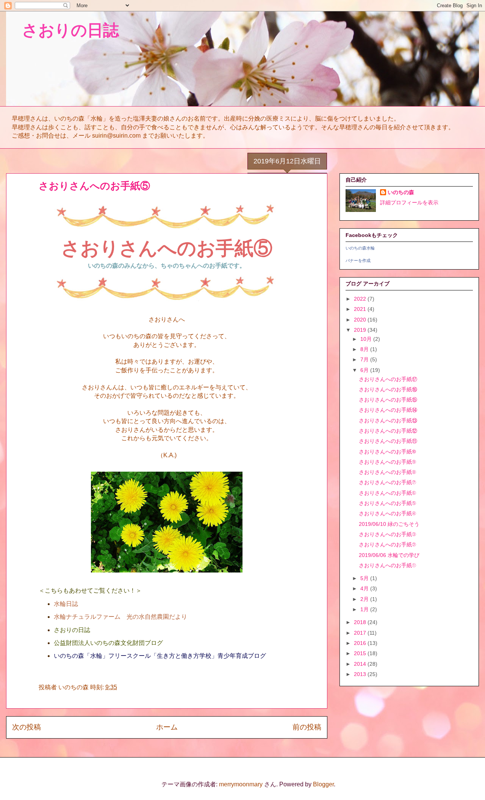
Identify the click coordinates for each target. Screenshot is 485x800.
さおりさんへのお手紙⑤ (387, 503)
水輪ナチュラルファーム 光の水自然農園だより (120, 616)
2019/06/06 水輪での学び (389, 555)
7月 (365, 359)
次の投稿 (26, 727)
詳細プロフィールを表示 (409, 202)
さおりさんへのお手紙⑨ (387, 462)
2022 (361, 299)
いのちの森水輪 (360, 248)
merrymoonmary (241, 784)
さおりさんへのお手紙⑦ (387, 482)
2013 (361, 674)
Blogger (323, 784)
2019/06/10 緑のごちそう (389, 524)
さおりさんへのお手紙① (387, 565)
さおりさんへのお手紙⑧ (387, 472)
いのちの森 (401, 192)
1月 (365, 609)
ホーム (167, 727)
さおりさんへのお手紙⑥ (387, 493)
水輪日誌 (66, 604)
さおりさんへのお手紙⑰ (388, 379)
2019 (361, 330)
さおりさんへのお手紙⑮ (388, 400)
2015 (361, 653)
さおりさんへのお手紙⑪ (388, 441)
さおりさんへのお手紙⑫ (388, 431)
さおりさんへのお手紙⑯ (388, 389)
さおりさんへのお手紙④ (387, 513)
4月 (365, 588)
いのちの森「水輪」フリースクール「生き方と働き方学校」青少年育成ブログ (160, 656)
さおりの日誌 (62, 30)
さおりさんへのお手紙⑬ (388, 420)
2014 (361, 664)
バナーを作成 (358, 260)
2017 (361, 633)
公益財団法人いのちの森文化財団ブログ (108, 643)
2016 (361, 643)
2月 (365, 599)
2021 (361, 309)
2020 (361, 320)
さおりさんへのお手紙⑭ (388, 410)
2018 (361, 622)
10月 (366, 339)
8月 (365, 349)
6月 (365, 370)
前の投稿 (307, 727)
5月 (365, 578)
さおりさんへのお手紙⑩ (387, 452)
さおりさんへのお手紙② (387, 544)
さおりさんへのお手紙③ (387, 534)
